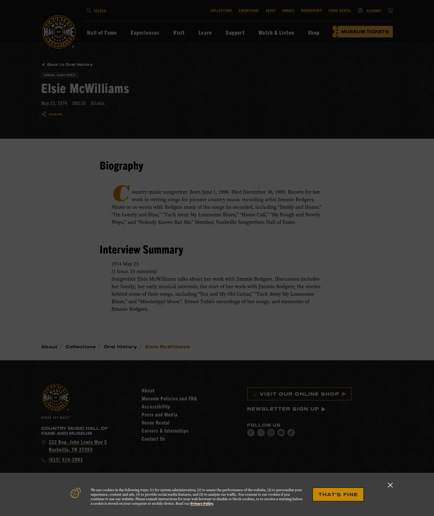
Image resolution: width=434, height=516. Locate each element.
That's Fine (338, 494)
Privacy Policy (201, 503)
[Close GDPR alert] (390, 485)
